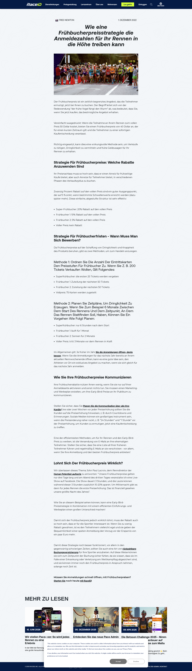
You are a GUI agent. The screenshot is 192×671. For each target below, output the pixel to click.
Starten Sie (59, 580)
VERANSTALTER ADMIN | (150, 666)
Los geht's (128, 4)
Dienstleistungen (52, 4)
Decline (136, 661)
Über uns (99, 4)
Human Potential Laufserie (67, 474)
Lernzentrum (86, 4)
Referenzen (112, 4)
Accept (118, 661)
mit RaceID (85, 580)
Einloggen (143, 4)
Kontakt (163, 666)
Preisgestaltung (70, 4)
